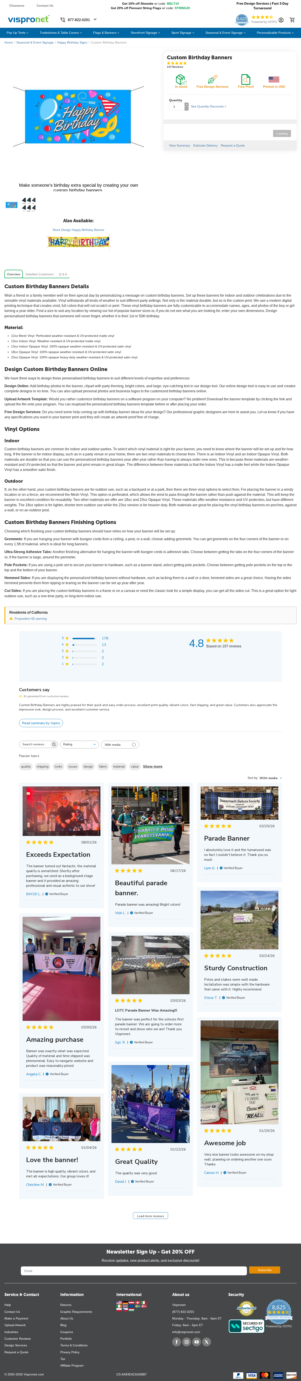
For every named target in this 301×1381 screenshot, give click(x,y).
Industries (11, 1332)
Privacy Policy (70, 1352)
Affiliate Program (72, 1365)
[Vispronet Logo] (29, 18)
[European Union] (132, 1306)
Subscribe (265, 1270)
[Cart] (292, 20)
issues (72, 766)
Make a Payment (16, 1318)
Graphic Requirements (76, 1312)
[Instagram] (186, 1341)
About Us (66, 1318)
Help (7, 1305)
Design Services (15, 1345)
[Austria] (132, 1302)
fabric (103, 766)
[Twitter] (206, 1341)
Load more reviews (150, 1216)
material (119, 766)
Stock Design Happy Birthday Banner (78, 230)
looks (58, 766)
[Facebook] (176, 1341)
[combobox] (79, 744)
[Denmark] (144, 1306)
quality (26, 766)
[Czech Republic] (126, 1309)
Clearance (16, 5)
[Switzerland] (138, 1302)
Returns (65, 1305)
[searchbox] (34, 744)
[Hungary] (131, 1309)
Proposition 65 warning (31, 618)
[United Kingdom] (126, 1306)
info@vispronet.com (186, 1332)
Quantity (175, 100)
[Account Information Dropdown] (281, 20)
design (88, 766)
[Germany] (126, 1302)
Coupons (66, 1332)
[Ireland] (119, 1306)
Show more (152, 766)
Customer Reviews (17, 1338)
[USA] (119, 1302)
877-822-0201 (79, 20)
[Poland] (119, 1309)
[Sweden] (138, 1306)
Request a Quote (16, 1352)
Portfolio (66, 1338)
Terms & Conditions (74, 1345)
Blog (63, 1325)
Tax (62, 1359)
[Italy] (144, 1302)
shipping (43, 766)
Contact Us (45, 5)
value (135, 766)
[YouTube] (196, 1341)
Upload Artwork (15, 1325)
